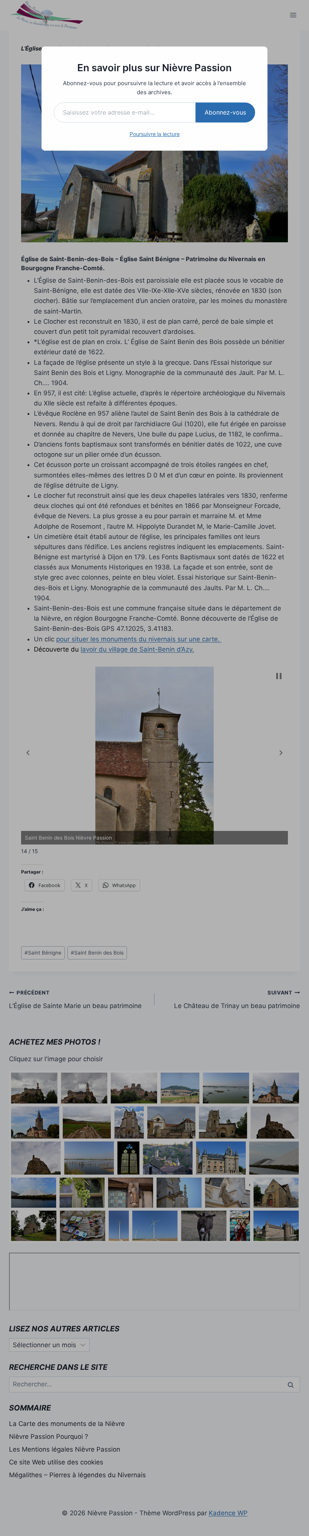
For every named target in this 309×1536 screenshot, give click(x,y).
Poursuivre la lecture (155, 134)
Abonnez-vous (225, 112)
